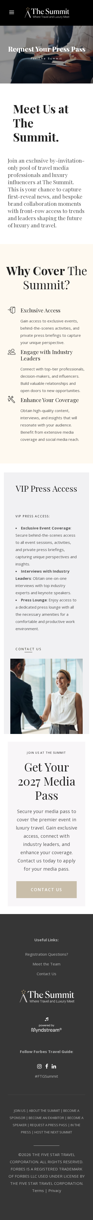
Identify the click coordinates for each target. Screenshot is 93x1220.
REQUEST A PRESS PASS (48, 1125)
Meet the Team (46, 963)
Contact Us (46, 973)
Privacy (54, 1190)
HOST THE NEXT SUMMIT (53, 1132)
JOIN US (20, 1110)
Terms (38, 1190)
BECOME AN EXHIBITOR (46, 1117)
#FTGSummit (46, 1076)
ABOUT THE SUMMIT (44, 1110)
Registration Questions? (46, 954)
